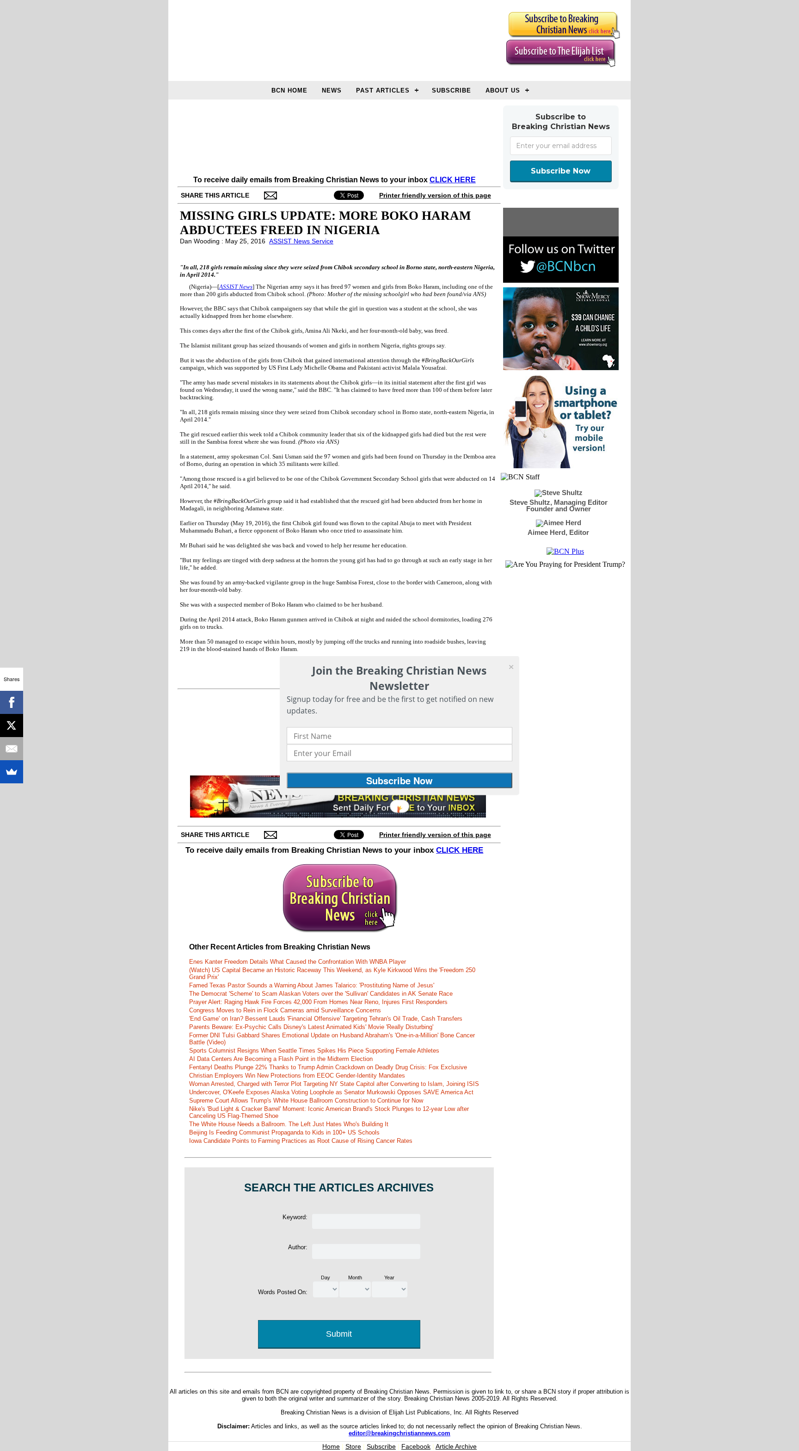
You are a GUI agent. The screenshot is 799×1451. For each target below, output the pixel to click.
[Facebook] (11, 702)
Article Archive (456, 1446)
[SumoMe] (11, 771)
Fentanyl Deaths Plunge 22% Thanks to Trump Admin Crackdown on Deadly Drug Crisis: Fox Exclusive (328, 1067)
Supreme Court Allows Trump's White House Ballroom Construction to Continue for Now (306, 1100)
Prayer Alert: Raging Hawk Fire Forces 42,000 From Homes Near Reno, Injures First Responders (318, 1001)
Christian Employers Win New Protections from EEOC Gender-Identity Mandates (297, 1075)
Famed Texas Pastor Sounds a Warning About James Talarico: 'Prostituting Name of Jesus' (311, 985)
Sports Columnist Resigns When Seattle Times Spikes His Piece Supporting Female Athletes (314, 1050)
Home (331, 1446)
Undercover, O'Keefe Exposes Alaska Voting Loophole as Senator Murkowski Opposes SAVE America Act (331, 1092)
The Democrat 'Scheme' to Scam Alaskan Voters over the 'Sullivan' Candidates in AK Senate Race (321, 993)
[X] (11, 725)
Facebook (415, 1446)
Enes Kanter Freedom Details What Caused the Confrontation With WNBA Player (297, 961)
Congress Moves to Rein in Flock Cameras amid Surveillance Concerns (285, 1010)
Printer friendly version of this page (435, 195)
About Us (503, 90)
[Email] (11, 748)
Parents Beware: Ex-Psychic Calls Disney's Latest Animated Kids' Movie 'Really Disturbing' (311, 1026)
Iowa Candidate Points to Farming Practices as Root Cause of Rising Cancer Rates (300, 1140)
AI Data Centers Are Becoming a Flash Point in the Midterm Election (281, 1058)
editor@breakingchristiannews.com (399, 1433)
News (332, 90)
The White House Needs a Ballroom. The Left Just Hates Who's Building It (288, 1124)
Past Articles (383, 90)
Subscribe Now (560, 171)
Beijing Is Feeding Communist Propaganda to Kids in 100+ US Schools (284, 1132)
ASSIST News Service (301, 241)
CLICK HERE (453, 180)
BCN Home (289, 90)
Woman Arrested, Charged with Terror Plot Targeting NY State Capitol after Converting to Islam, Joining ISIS (334, 1083)
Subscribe (451, 90)
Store (353, 1446)
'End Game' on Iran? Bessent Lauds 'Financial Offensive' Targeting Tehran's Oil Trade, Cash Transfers (325, 1018)
